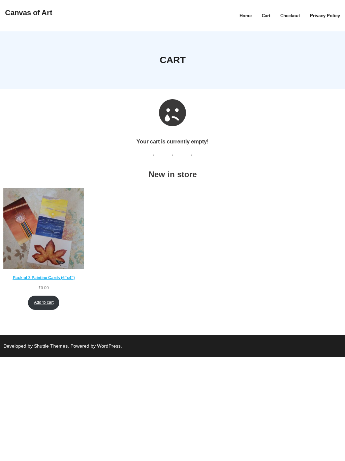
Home (246, 15)
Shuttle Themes (51, 346)
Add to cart (44, 302)
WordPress (109, 346)
